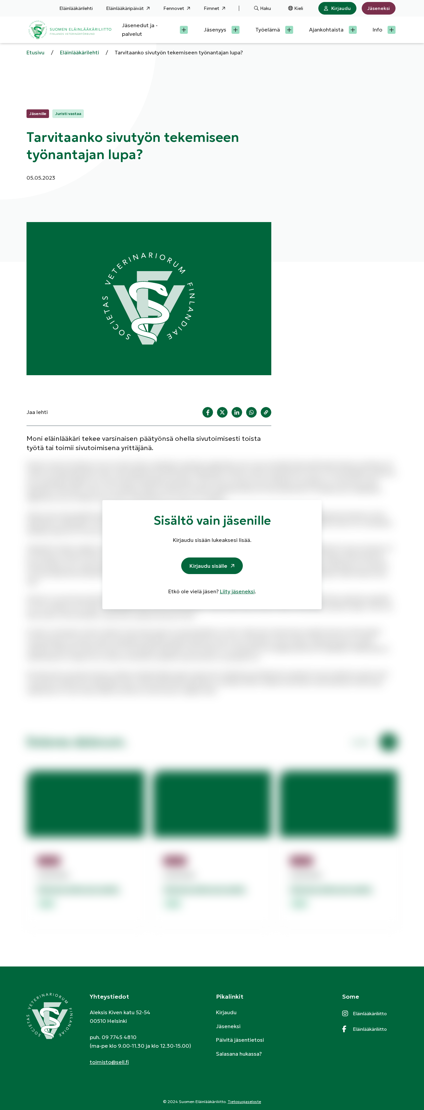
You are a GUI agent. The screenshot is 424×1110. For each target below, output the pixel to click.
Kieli (298, 8)
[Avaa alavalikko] (184, 30)
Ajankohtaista (326, 29)
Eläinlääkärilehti (76, 8)
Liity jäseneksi (237, 591)
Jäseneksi (378, 8)
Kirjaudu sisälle (208, 565)
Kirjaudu (341, 8)
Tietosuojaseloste (244, 1101)
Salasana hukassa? (239, 1053)
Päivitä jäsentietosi (240, 1039)
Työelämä (267, 29)
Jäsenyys (215, 29)
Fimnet (211, 8)
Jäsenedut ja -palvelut (140, 29)
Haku (265, 8)
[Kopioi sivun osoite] (266, 412)
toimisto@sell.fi (109, 1062)
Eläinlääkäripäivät (125, 8)
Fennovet (173, 8)
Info (377, 29)
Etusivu (35, 52)
